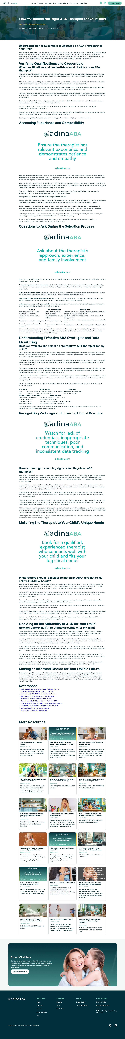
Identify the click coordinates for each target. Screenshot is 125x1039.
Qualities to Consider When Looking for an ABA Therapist (39, 706)
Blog (54, 3)
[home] (11, 3)
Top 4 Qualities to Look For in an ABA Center (35, 708)
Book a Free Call (115, 3)
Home (38, 1002)
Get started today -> (20, 971)
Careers (40, 3)
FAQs (58, 1005)
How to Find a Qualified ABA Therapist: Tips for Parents (38, 694)
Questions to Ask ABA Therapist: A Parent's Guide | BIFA (39, 701)
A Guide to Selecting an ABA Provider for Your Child (37, 691)
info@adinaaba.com (102, 1005)
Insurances (48, 3)
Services (39, 1009)
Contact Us (83, 3)
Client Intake (74, 3)
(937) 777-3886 (101, 1002)
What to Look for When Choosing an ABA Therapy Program (40, 689)
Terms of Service (81, 1005)
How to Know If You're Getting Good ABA (34, 710)
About (34, 3)
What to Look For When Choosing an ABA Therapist (37, 696)
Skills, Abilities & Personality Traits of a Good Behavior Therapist (42, 703)
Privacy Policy (80, 1002)
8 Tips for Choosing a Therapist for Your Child (36, 698)
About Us (40, 1005)
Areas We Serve (63, 3)
